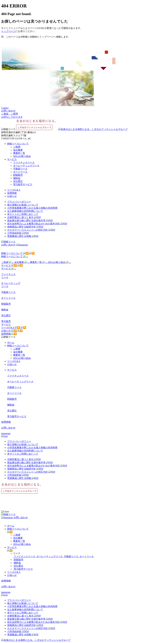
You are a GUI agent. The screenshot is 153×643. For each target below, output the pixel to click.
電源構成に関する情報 (19, 236)
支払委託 (18, 181)
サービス (12, 159)
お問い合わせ (8, 245)
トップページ (8, 31)
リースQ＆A (13, 190)
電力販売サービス (22, 184)
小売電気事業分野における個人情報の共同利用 (32, 208)
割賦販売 (18, 175)
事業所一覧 (19, 153)
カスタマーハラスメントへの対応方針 (27, 230)
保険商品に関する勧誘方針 (21, 226)
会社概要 (18, 150)
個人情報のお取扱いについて (22, 205)
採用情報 (12, 193)
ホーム (10, 342)
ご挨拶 (16, 147)
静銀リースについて (18, 143)
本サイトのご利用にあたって (22, 214)
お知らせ (12, 196)
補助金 (16, 178)
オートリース (20, 172)
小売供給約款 (14, 233)
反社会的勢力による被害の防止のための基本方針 (33, 223)
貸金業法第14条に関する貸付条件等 (26, 220)
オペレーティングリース (26, 165)
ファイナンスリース (24, 162)
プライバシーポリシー (19, 201)
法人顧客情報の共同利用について (25, 211)
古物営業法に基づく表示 (20, 217)
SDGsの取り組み (22, 156)
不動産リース (20, 168)
